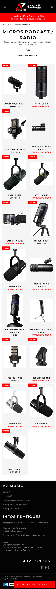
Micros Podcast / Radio (19, 24)
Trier (28, 50)
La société (7, 496)
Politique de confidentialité (15, 504)
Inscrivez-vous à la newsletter (32, 584)
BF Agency (16, 579)
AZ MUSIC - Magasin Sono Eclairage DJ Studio (25, 576)
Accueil (4, 24)
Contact (6, 492)
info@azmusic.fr (15, 531)
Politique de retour (11, 508)
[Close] (51, 584)
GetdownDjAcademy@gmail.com (31, 535)
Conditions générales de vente (16, 500)
